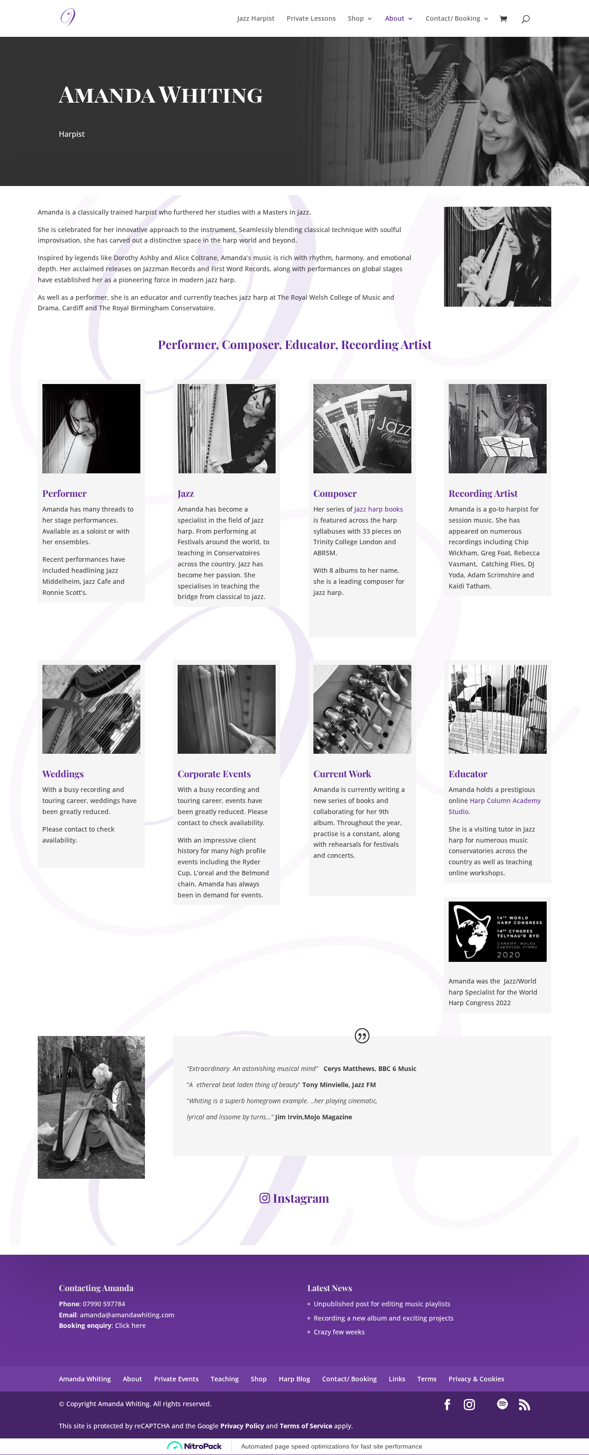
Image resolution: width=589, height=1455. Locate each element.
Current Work (342, 773)
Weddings (63, 773)
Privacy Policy (242, 1425)
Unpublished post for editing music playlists (382, 1303)
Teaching (225, 1378)
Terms (427, 1378)
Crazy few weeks (339, 1331)
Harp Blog (294, 1378)
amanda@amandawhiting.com (127, 1314)
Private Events (176, 1378)
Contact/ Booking (453, 19)
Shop (356, 19)
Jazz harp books (378, 509)
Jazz (186, 493)
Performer (64, 493)
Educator (468, 773)
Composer (335, 493)
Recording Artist (483, 493)
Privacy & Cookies (476, 1378)
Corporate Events (214, 773)
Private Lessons (311, 19)
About (394, 19)
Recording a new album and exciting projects (384, 1318)
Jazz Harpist (256, 19)
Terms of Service (306, 1425)
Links (397, 1378)
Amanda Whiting (85, 1378)
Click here (130, 1325)
